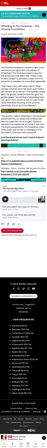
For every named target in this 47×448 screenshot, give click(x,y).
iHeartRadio (23, 312)
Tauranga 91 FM (19, 378)
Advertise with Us (23, 308)
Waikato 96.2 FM (20, 381)
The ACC (29, 419)
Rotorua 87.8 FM (20, 363)
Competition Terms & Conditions (15, 411)
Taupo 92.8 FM (19, 374)
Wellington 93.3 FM (21, 389)
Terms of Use (31, 408)
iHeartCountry (16, 422)
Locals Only (24, 23)
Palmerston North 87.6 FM (25, 359)
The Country (23, 426)
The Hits (21, 419)
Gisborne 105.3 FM (20, 340)
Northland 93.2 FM (20, 355)
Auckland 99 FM (19, 325)
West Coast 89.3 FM (21, 393)
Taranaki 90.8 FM (20, 370)
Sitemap (36, 411)
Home (3, 23)
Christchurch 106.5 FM (22, 333)
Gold (7, 422)
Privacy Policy (16, 408)
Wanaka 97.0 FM (20, 385)
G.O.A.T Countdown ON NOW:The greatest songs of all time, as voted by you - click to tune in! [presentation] (23, 15)
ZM (15, 419)
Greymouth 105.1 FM (21, 344)
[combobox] (19, 224)
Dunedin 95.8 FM (20, 337)
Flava (42, 419)
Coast (36, 419)
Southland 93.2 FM (20, 366)
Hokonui (38, 422)
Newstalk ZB (7, 419)
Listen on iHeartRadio (23, 438)
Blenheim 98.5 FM (20, 329)
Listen (13, 23)
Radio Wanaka (28, 422)
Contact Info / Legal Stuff (23, 304)
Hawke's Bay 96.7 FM (22, 348)
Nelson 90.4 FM (19, 352)
